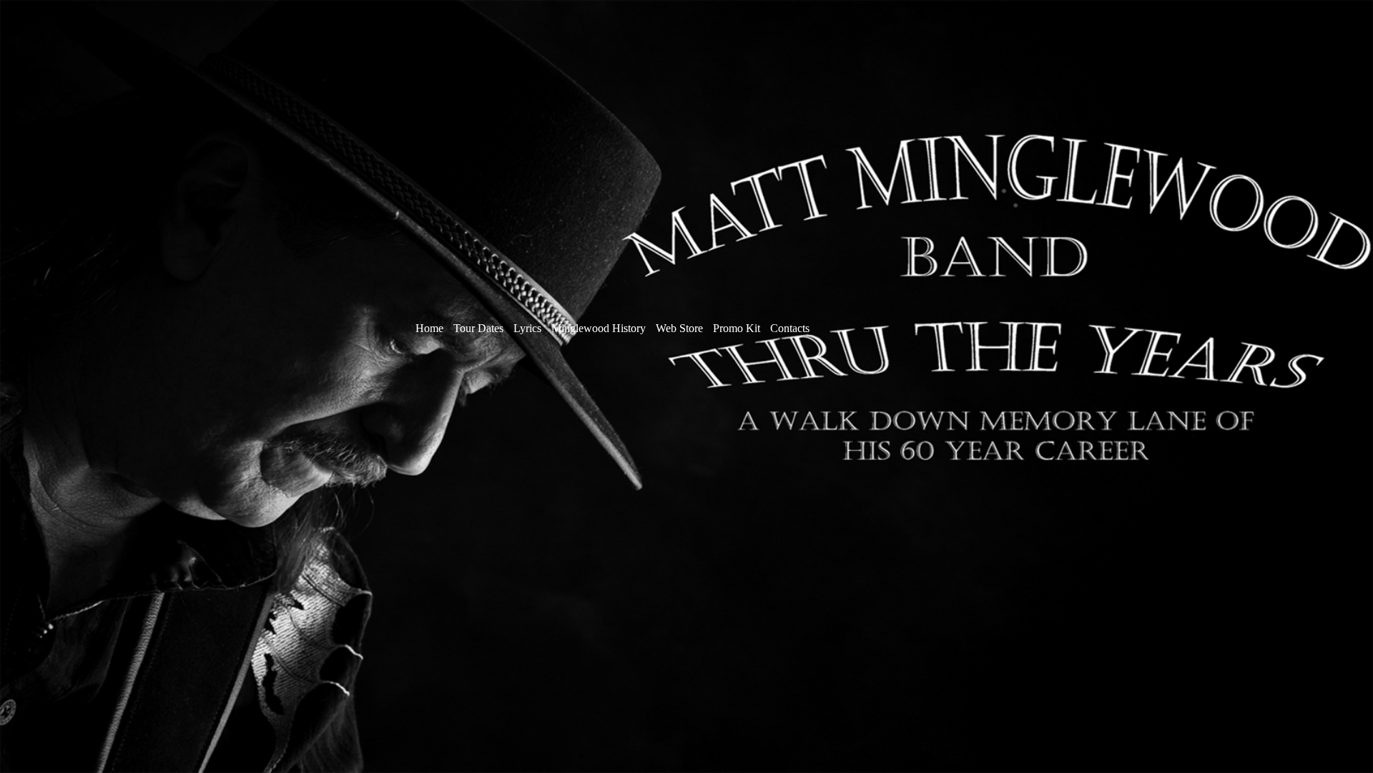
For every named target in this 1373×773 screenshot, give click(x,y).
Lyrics (528, 328)
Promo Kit (736, 328)
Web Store (681, 328)
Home (429, 328)
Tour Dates (478, 328)
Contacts (789, 328)
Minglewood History (598, 328)
